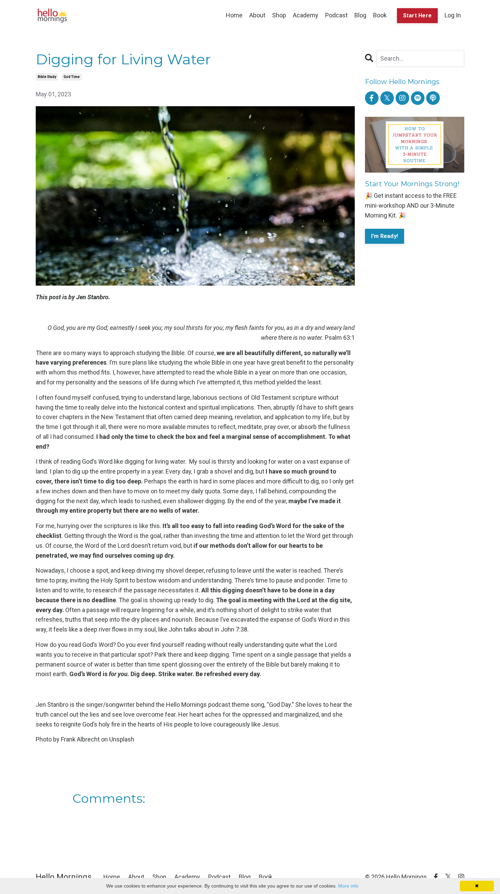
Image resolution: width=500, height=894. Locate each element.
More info (348, 886)
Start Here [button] (417, 15)
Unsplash (121, 739)
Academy (305, 15)
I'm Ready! (384, 236)
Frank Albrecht (80, 739)
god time (72, 77)
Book (380, 15)
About (257, 15)
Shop (279, 15)
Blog (360, 15)
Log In (453, 15)
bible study (47, 77)
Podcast (336, 15)
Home (234, 15)
